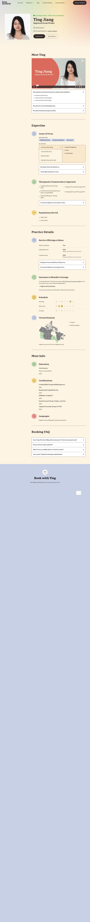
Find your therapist (80, 2)
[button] (60, 3)
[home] (6, 3)
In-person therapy (47, 2)
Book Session (39, 36)
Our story (20, 2)
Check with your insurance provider (71, 281)
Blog (38, 2)
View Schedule (51, 36)
